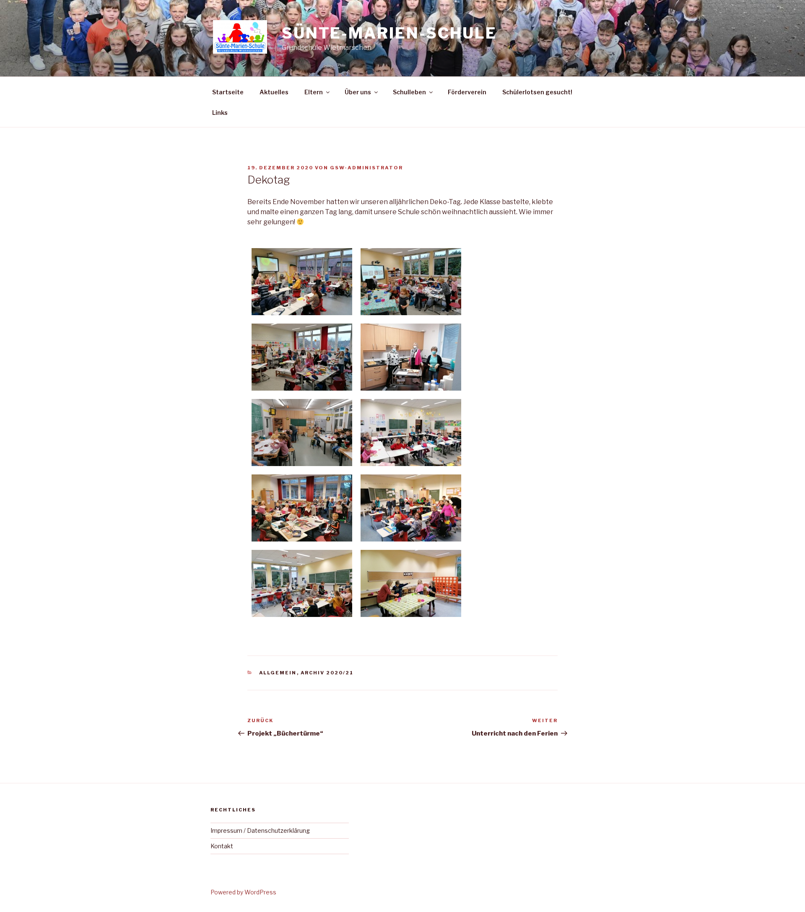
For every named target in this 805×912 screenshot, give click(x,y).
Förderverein (467, 92)
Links (220, 112)
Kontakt (221, 846)
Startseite (228, 92)
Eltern (313, 92)
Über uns (358, 92)
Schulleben (409, 92)
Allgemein (278, 673)
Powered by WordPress (243, 892)
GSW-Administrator (366, 168)
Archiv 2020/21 (327, 673)
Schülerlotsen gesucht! (537, 92)
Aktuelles (274, 92)
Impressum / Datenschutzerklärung (260, 830)
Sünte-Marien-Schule (389, 33)
